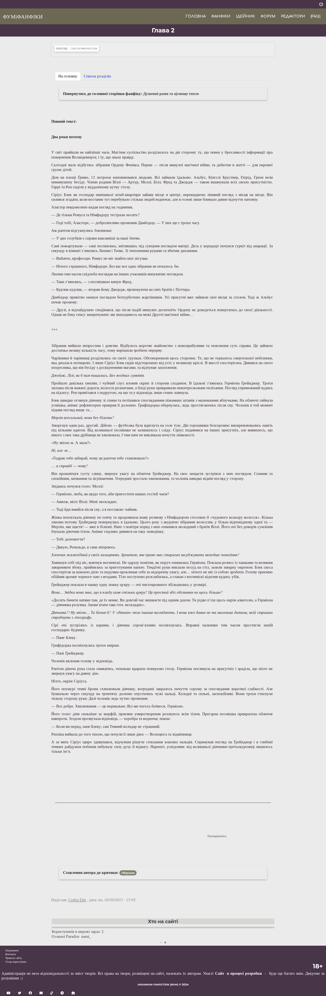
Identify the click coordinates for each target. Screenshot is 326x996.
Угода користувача (15, 961)
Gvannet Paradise (65, 936)
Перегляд (62, 48)
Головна (196, 16)
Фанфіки (220, 16)
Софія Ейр (77, 899)
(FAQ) (315, 16)
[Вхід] (321, 4)
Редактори (293, 16)
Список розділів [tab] (97, 76)
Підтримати (12, 950)
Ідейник (245, 16)
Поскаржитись (217, 836)
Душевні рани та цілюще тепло (171, 93)
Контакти (10, 954)
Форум (268, 16)
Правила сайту (13, 958)
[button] (160, 942)
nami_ (86, 936)
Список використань (83, 48)
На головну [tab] (67, 76)
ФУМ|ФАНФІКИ (23, 16)
